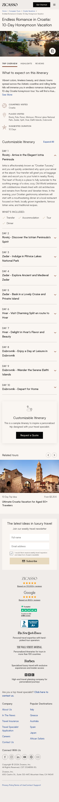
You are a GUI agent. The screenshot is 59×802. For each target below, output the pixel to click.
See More (7, 94)
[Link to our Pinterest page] (31, 757)
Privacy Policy (8, 785)
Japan (33, 732)
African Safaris (37, 738)
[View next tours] (54, 455)
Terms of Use (20, 785)
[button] (29, 188)
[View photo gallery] (52, 51)
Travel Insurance (10, 721)
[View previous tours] (48, 455)
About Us (7, 709)
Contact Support (33, 785)
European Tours (14, 11)
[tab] (9, 63)
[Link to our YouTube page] (24, 757)
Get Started (41, 4)
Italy (32, 709)
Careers (6, 736)
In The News (8, 715)
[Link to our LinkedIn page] (18, 757)
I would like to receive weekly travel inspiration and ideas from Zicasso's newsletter (31, 554)
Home (4, 11)
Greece (34, 715)
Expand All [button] (48, 141)
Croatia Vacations (29, 11)
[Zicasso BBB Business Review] (30, 624)
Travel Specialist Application (10, 728)
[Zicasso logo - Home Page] (10, 4)
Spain (33, 726)
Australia (34, 721)
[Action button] (54, 4)
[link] (29, 485)
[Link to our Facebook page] (5, 757)
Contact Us (8, 742)
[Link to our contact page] (38, 757)
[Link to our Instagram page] (11, 757)
